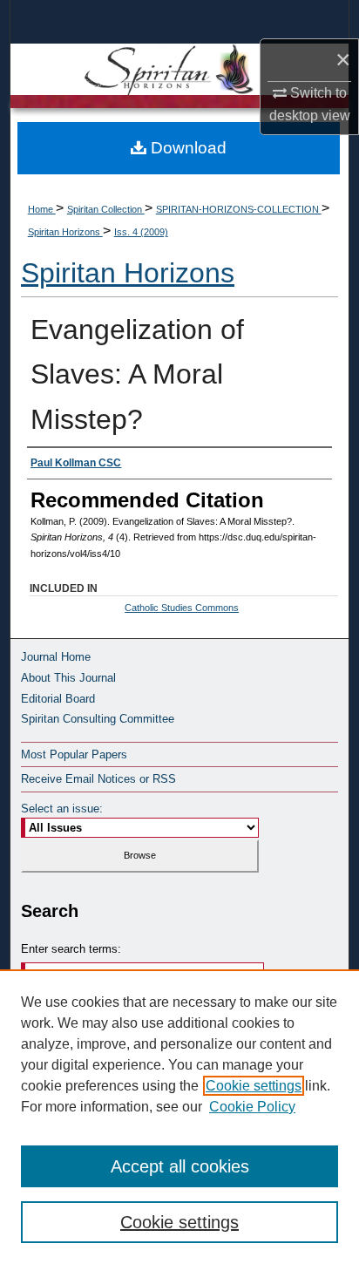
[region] (179, 1116)
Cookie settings (253, 1085)
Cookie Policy (252, 1106)
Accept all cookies (180, 1166)
